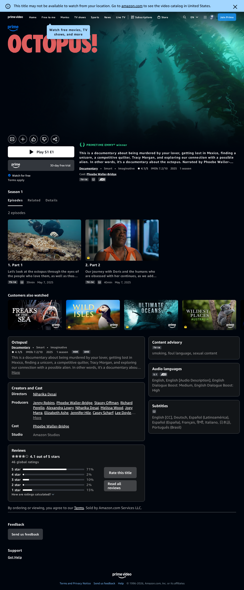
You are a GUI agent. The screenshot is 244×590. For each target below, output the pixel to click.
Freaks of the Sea (35, 315)
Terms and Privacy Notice (75, 583)
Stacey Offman (106, 403)
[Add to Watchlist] (23, 139)
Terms (79, 508)
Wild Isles (93, 315)
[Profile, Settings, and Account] (212, 17)
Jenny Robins (44, 403)
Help (121, 583)
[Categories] (205, 17)
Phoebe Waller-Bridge (101, 174)
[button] (41, 151)
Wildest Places (209, 315)
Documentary (88, 168)
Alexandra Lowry (60, 408)
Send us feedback (104, 583)
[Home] (15, 17)
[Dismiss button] (235, 7)
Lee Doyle (123, 413)
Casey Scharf (103, 413)
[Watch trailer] (12, 139)
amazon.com (132, 6)
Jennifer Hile (80, 413)
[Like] (33, 139)
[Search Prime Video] (184, 17)
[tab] (15, 200)
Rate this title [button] (120, 473)
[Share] (55, 139)
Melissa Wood (112, 408)
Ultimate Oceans (151, 315)
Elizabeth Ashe (56, 413)
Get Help (15, 557)
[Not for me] (44, 139)
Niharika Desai (44, 394)
